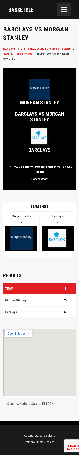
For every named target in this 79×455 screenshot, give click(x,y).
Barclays (39, 150)
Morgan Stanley (39, 102)
